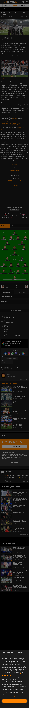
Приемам (14, 701)
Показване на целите (14, 705)
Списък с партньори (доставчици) (11, 696)
